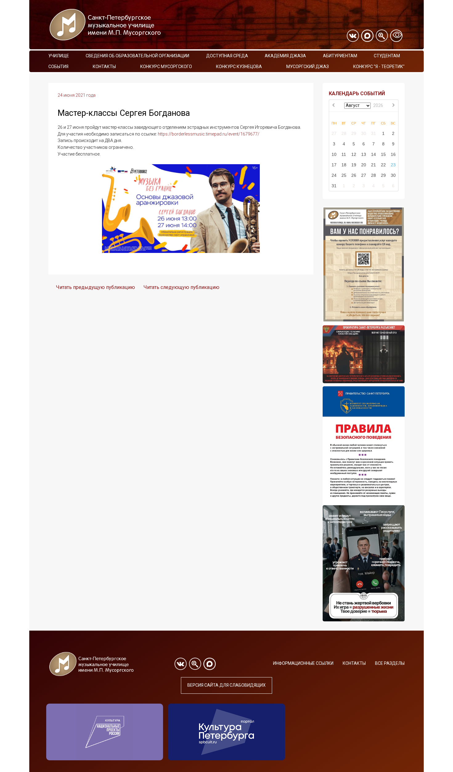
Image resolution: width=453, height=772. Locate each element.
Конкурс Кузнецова (239, 66)
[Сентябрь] (393, 106)
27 (334, 133)
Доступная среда (227, 55)
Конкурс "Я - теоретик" (379, 66)
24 (334, 175)
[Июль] (334, 106)
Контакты (104, 66)
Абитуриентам (340, 55)
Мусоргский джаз (307, 66)
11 (343, 154)
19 (353, 164)
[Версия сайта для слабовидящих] (396, 36)
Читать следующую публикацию (181, 287)
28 (343, 133)
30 (363, 133)
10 (334, 154)
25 (343, 175)
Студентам (387, 55)
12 (353, 154)
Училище (58, 55)
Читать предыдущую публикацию (95, 287)
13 (363, 154)
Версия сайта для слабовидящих (226, 685)
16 (393, 154)
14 (373, 154)
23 (393, 164)
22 (383, 164)
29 (353, 133)
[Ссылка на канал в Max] (367, 36)
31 (373, 133)
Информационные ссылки (303, 663)
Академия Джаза (285, 55)
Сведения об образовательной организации (137, 55)
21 (373, 164)
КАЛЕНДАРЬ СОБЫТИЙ (357, 93)
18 (343, 164)
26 (353, 175)
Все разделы (390, 663)
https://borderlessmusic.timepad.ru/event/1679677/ (208, 134)
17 (334, 164)
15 (383, 154)
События (58, 66)
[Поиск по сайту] (382, 36)
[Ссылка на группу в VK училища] (353, 36)
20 (363, 164)
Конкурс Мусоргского (166, 66)
